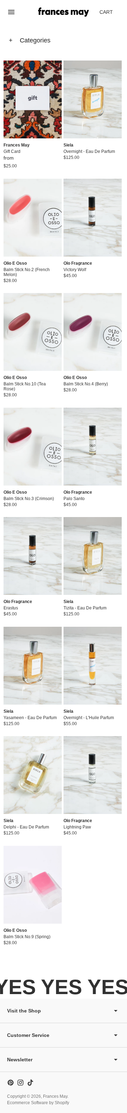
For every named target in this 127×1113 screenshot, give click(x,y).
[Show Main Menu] (11, 12)
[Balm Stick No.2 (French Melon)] (33, 218)
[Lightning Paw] (93, 775)
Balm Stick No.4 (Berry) (86, 383)
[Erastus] (33, 556)
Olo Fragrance (78, 263)
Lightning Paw (77, 827)
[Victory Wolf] (93, 218)
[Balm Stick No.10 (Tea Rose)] (33, 332)
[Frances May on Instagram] (20, 1082)
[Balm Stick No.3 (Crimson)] (33, 447)
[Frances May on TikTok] (30, 1082)
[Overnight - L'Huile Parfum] (93, 666)
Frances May (17, 145)
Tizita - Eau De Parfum (85, 608)
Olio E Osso (15, 263)
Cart (110, 14)
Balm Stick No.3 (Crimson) (29, 498)
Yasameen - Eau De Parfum (30, 717)
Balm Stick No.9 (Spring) (27, 936)
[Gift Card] (33, 99)
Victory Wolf (75, 269)
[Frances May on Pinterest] (10, 1082)
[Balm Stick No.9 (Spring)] (33, 885)
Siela (68, 145)
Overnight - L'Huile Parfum (89, 717)
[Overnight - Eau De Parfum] (93, 99)
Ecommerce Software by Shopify (38, 1102)
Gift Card (12, 151)
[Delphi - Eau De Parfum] (33, 775)
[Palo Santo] (93, 447)
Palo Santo (74, 498)
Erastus (11, 608)
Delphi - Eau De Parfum (26, 827)
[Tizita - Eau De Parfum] (93, 556)
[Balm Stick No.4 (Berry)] (93, 332)
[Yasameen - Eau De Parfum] (33, 666)
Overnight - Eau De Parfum (89, 151)
